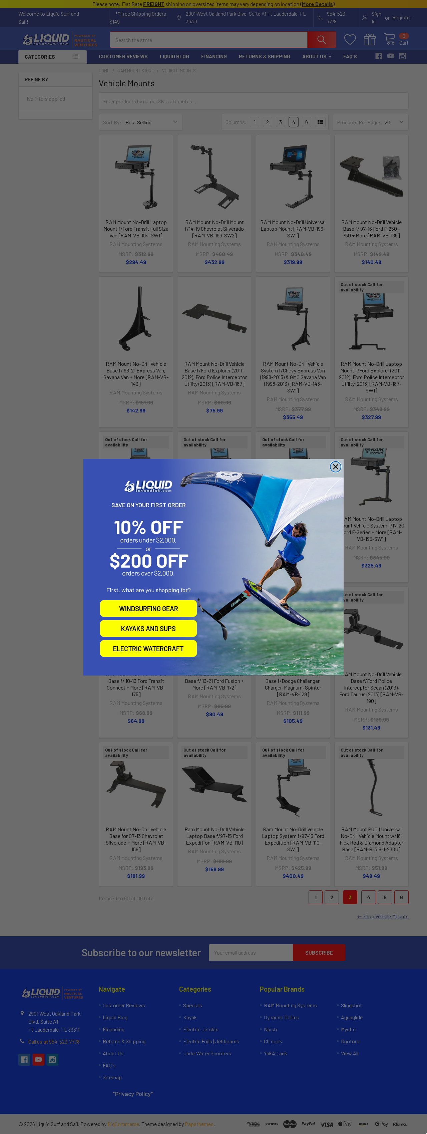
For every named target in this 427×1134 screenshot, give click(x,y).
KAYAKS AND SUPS (148, 629)
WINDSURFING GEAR (148, 609)
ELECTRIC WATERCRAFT (148, 649)
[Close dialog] (335, 466)
